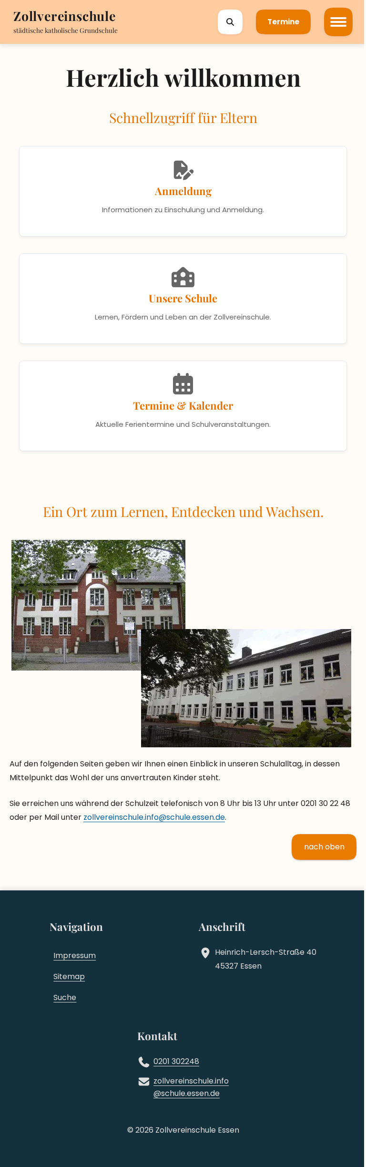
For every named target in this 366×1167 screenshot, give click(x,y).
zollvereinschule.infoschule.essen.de (154, 817)
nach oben (324, 846)
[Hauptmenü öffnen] (338, 22)
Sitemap (69, 976)
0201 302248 (176, 1061)
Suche (64, 997)
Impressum (74, 955)
